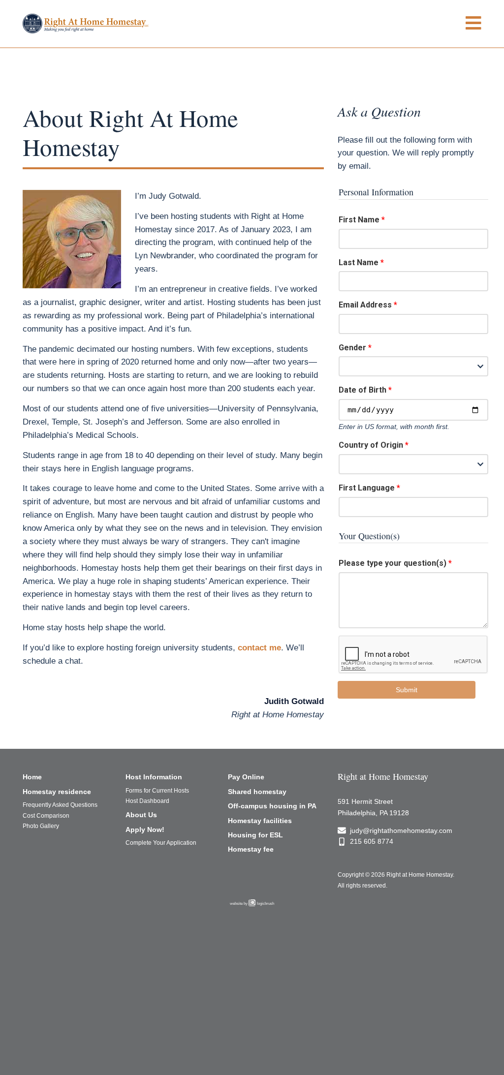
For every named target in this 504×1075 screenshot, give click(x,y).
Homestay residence (57, 792)
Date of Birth (362, 390)
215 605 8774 (371, 841)
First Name (359, 219)
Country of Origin (371, 445)
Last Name (358, 262)
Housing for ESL (255, 835)
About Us (141, 815)
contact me (259, 647)
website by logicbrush (252, 903)
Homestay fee (251, 849)
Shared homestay (257, 792)
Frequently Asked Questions (60, 804)
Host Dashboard (147, 801)
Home (32, 777)
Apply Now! (145, 829)
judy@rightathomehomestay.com (401, 830)
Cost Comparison (46, 815)
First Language (367, 487)
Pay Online (246, 777)
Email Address (365, 304)
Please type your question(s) (392, 563)
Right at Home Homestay (383, 776)
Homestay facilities (260, 821)
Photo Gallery (41, 826)
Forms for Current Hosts (157, 790)
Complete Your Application (161, 842)
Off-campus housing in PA (272, 806)
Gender (352, 347)
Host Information (154, 777)
